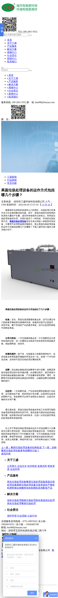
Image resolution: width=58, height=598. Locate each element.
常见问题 (12, 183)
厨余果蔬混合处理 (45, 500)
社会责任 (12, 55)
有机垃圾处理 (14, 500)
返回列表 (6, 453)
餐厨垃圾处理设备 (35, 481)
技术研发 (32, 466)
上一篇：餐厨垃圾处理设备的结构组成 (21, 447)
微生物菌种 (20, 488)
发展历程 (42, 466)
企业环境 (15, 469)
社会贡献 (22, 516)
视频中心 (12, 52)
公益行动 (32, 516)
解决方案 (12, 49)
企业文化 (22, 466)
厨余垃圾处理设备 (16, 481)
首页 (9, 40)
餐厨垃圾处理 (28, 503)
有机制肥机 (32, 488)
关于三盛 (12, 43)
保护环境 (12, 516)
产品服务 (12, 46)
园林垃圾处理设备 (26, 485)
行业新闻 (12, 180)
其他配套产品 (45, 488)
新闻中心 (12, 58)
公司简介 (12, 466)
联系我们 (12, 61)
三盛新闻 (12, 177)
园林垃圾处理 (28, 500)
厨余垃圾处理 (14, 503)
